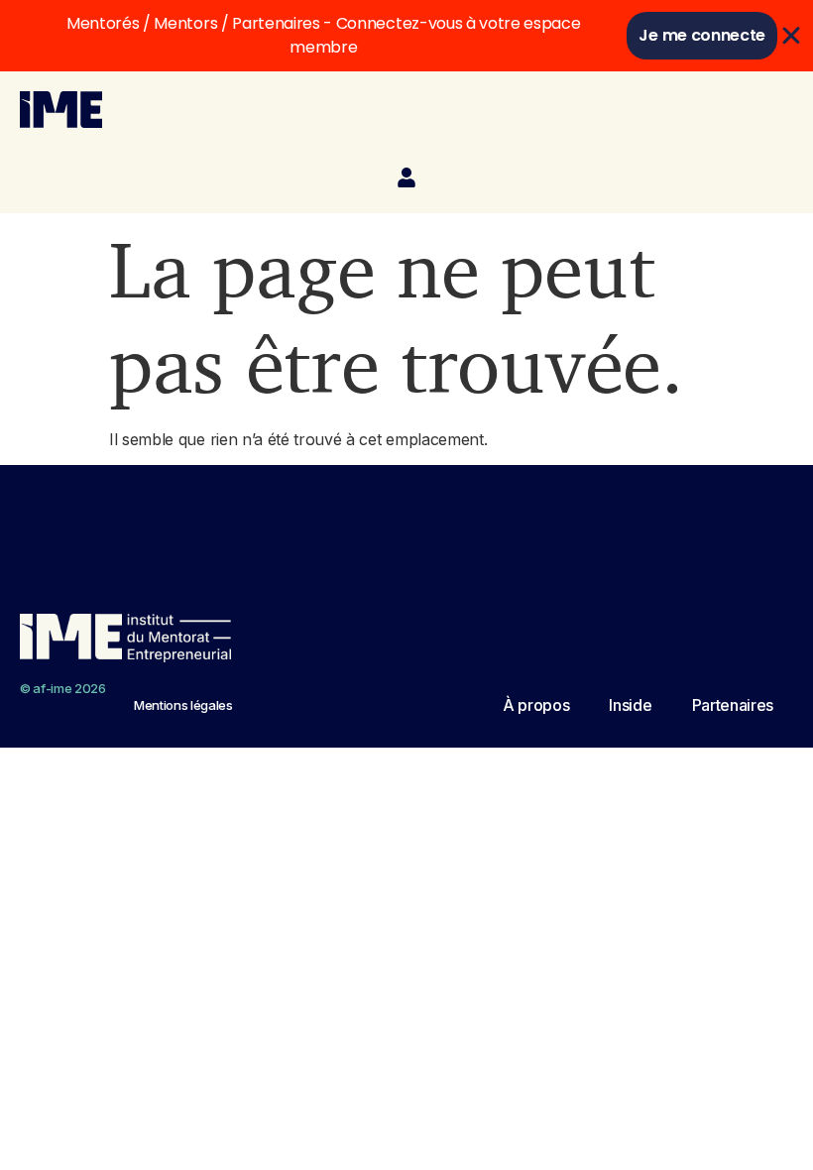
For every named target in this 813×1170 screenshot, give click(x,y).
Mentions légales (183, 705)
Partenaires (732, 705)
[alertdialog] (406, 35)
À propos (536, 705)
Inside (630, 705)
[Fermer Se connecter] (791, 36)
